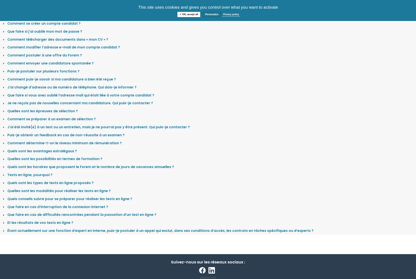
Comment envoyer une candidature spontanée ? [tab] (50, 63)
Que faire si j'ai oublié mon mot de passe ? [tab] (44, 31)
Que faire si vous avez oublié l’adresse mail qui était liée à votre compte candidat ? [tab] (80, 95)
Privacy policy (231, 14)
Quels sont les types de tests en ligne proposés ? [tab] (50, 183)
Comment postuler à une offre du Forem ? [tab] (44, 55)
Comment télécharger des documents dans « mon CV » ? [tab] (57, 39)
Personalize (211, 14)
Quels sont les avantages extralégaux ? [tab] (42, 151)
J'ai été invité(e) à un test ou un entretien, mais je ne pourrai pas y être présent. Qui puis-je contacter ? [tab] (98, 127)
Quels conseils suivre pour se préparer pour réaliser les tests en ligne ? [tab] (69, 199)
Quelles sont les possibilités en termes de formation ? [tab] (54, 159)
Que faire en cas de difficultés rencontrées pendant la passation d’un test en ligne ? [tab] (81, 214)
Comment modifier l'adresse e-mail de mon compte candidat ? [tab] (63, 47)
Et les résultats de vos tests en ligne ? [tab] (40, 222)
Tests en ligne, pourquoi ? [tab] (29, 175)
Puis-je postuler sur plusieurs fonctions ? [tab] (43, 71)
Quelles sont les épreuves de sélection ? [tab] (42, 111)
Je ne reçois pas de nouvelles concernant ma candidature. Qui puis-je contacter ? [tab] (80, 103)
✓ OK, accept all (189, 14)
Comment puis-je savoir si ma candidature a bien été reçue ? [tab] (61, 79)
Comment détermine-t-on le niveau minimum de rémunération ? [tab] (64, 143)
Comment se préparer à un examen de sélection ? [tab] (51, 119)
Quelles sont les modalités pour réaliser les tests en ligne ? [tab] (59, 191)
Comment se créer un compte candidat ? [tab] (44, 23)
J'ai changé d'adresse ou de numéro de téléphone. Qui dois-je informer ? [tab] (71, 87)
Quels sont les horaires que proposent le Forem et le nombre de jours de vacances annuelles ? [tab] (90, 167)
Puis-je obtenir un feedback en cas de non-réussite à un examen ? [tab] (66, 135)
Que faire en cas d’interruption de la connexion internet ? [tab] (57, 207)
